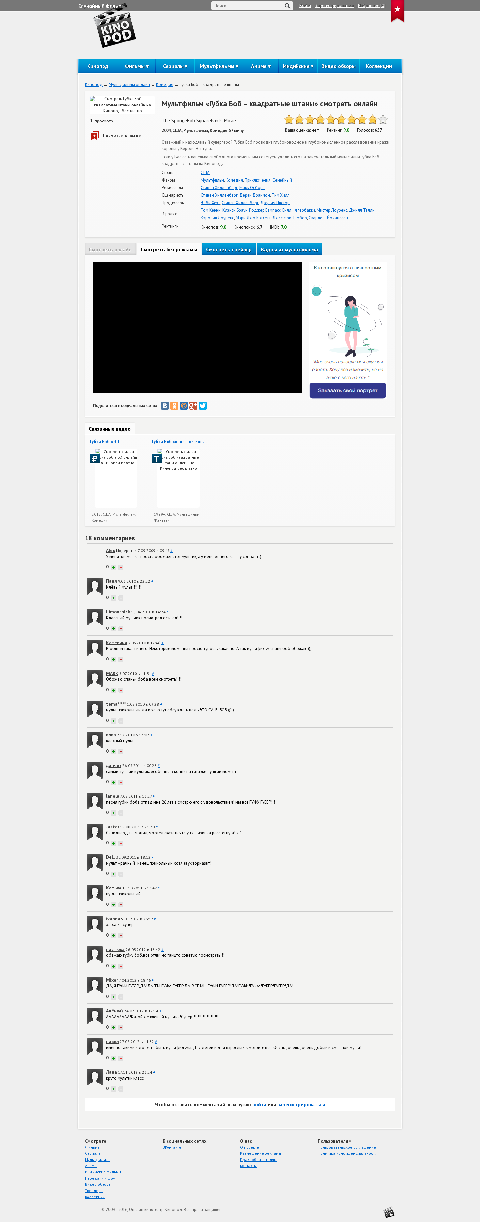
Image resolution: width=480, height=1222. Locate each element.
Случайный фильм (100, 5)
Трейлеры (94, 1190)
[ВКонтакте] (165, 406)
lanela (112, 796)
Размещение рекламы (260, 1153)
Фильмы (135, 66)
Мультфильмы (217, 66)
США (205, 172)
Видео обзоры (338, 66)
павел (112, 1041)
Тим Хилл (281, 195)
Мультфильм (212, 180)
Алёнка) (114, 1011)
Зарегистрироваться (334, 5)
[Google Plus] (193, 406)
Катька (113, 888)
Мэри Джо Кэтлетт (253, 217)
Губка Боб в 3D (104, 441)
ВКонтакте (172, 1147)
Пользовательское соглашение (347, 1147)
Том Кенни (211, 210)
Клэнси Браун (235, 210)
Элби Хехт (210, 202)
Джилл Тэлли (362, 210)
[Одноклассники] (174, 406)
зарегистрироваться (301, 1104)
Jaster (112, 827)
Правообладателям (258, 1159)
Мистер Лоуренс (332, 210)
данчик (113, 765)
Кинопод (97, 66)
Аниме (259, 66)
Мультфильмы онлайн (129, 84)
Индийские (296, 66)
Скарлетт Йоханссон (328, 217)
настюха (115, 949)
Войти (305, 5)
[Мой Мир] (184, 406)
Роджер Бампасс (265, 210)
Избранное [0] (371, 5)
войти (259, 1104)
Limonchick (118, 612)
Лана (111, 1072)
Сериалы (173, 66)
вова (111, 735)
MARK (112, 673)
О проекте (249, 1147)
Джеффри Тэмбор (289, 217)
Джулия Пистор (275, 202)
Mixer (112, 980)
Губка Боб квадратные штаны (181, 441)
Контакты (248, 1165)
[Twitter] (203, 406)
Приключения (258, 180)
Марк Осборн (252, 187)
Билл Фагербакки (298, 210)
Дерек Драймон (254, 195)
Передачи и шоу (100, 1178)
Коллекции (379, 66)
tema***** (116, 704)
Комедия (164, 84)
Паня (111, 581)
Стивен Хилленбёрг (219, 187)
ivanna (113, 918)
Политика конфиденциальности (347, 1153)
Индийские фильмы (103, 1171)
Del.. (110, 857)
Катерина (116, 642)
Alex (110, 550)
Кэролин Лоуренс (217, 217)
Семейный (282, 180)
